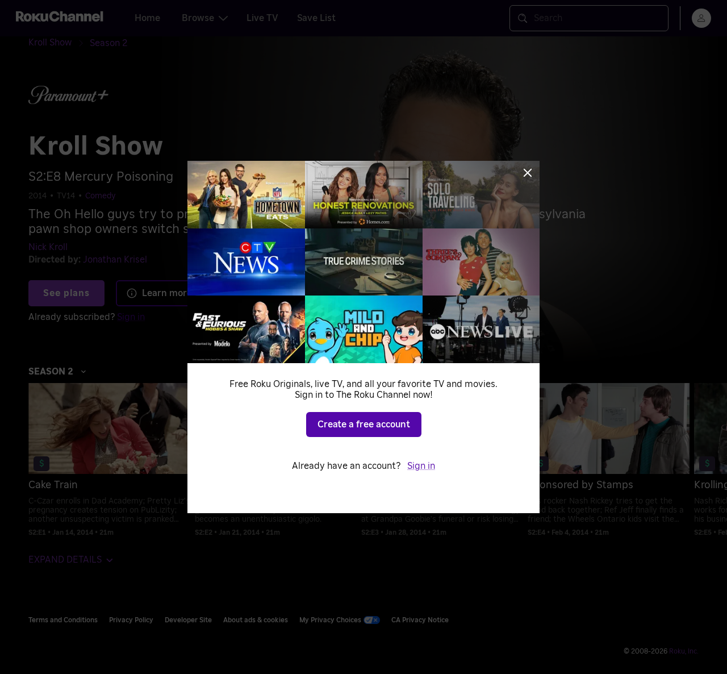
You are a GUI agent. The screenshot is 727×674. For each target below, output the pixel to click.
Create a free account (363, 424)
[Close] (528, 173)
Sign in (421, 466)
